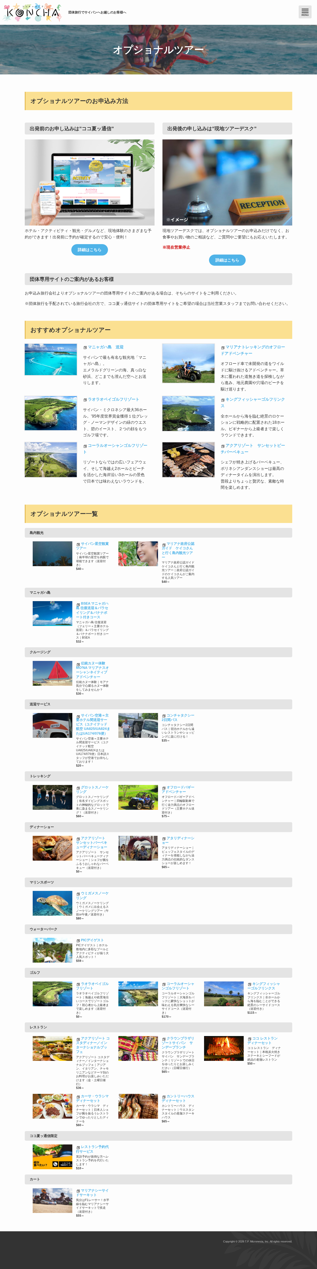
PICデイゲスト (92, 940)
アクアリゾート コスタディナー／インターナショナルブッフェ (93, 1045)
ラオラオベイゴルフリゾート (113, 399)
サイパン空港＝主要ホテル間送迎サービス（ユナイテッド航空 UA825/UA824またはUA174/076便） (93, 724)
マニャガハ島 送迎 (106, 347)
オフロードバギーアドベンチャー (178, 789)
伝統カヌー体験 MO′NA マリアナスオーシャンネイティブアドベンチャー (92, 670)
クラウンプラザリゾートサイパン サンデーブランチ (178, 1042)
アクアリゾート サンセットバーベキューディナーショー (92, 842)
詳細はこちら (90, 250)
